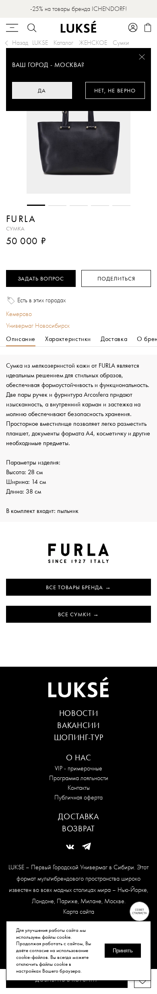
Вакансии (78, 725)
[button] (36, 205)
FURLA (21, 219)
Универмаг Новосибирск (38, 325)
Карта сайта (78, 911)
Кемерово (19, 314)
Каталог (63, 42)
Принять (123, 951)
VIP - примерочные (78, 768)
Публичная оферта (78, 797)
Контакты (79, 787)
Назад (20, 42)
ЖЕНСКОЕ (93, 42)
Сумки (121, 42)
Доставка (78, 816)
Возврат (78, 828)
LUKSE (40, 42)
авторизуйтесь (30, 252)
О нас (78, 757)
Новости (78, 713)
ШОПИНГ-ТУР (78, 737)
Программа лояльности (78, 778)
